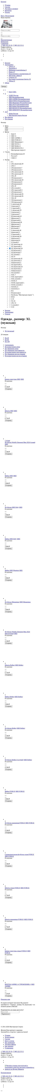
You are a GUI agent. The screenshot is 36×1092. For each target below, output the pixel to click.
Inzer (12, 92)
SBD (16, 97)
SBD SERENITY (20, 110)
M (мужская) (16, 222)
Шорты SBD (9, 411)
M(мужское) (16, 226)
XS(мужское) (16, 271)
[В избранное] (5, 385)
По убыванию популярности (14, 350)
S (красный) (16, 234)
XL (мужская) (16, 248)
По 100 (7, 341)
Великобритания (18, 154)
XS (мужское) (16, 269)
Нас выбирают (10, 1043)
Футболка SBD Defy (12, 507)
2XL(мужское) (16, 168)
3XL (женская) (17, 174)
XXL (13, 275)
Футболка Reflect (10, 728)
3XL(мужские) (16, 178)
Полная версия (6, 1073)
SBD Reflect (19, 106)
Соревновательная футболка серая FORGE (19, 854)
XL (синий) (15, 254)
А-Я (6, 112)
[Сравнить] (5, 383)
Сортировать (9, 345)
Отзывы (7, 5)
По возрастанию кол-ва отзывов (16, 356)
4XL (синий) (16, 188)
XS (13, 256)
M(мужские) (16, 224)
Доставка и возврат (11, 9)
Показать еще (5, 999)
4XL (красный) (17, 190)
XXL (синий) (16, 279)
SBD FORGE (19, 101)
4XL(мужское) (16, 184)
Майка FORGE (10, 791)
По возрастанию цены (12, 347)
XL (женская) (16, 244)
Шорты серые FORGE (12, 888)
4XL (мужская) (17, 194)
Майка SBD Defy (10, 539)
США (13, 158)
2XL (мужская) (17, 164)
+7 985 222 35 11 (18, 45)
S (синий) (15, 242)
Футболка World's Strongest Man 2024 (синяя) (20, 442)
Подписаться (6, 1014)
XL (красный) (16, 246)
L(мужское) (15, 214)
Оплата (7, 12)
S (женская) (16, 230)
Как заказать (9, 1046)
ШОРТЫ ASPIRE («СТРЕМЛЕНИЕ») (18, 984)
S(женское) (15, 232)
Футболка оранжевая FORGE (15, 823)
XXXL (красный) (17, 283)
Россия (14, 156)
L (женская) (16, 204)
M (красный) (16, 220)
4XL (13, 186)
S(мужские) (15, 238)
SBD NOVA (19, 104)
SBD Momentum (20, 103)
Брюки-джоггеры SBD (12, 379)
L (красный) (16, 208)
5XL (13, 198)
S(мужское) (15, 240)
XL (13, 301)
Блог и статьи (9, 1041)
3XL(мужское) (16, 182)
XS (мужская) (16, 267)
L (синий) (15, 305)
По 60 (7, 340)
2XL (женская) (17, 172)
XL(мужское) (16, 252)
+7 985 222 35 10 (6, 45)
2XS (13, 166)
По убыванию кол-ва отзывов (15, 354)
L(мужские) (15, 212)
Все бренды (9, 117)
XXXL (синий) (17, 285)
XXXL (14, 281)
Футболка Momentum (12, 602)
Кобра (13, 113)
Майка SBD (9, 476)
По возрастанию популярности (15, 352)
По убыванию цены (11, 348)
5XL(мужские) (16, 200)
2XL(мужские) (16, 170)
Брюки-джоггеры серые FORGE (16, 951)
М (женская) (16, 293)
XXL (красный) (17, 277)
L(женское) (15, 206)
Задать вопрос (9, 1037)
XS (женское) (16, 260)
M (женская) (16, 216)
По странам (9, 119)
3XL (13, 176)
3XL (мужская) (17, 180)
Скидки (7, 7)
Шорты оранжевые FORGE (14, 919)
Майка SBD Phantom (12, 570)
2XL (13, 303)
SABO (13, 95)
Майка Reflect (9, 697)
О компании (9, 1048)
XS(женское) (16, 262)
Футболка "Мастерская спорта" (22, 295)
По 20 (7, 338)
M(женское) (15, 218)
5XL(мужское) (16, 202)
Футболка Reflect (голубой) (14, 760)
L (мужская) (16, 210)
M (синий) (15, 228)
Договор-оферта (10, 1044)
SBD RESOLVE (20, 108)
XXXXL (14, 287)
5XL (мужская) (17, 196)
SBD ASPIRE (19, 99)
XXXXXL (15, 289)
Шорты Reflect (10, 665)
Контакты (8, 10)
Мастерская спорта (18, 115)
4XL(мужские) (16, 192)
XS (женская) (16, 258)
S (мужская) (16, 236)
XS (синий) (15, 273)
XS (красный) (16, 264)
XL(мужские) (16, 250)
